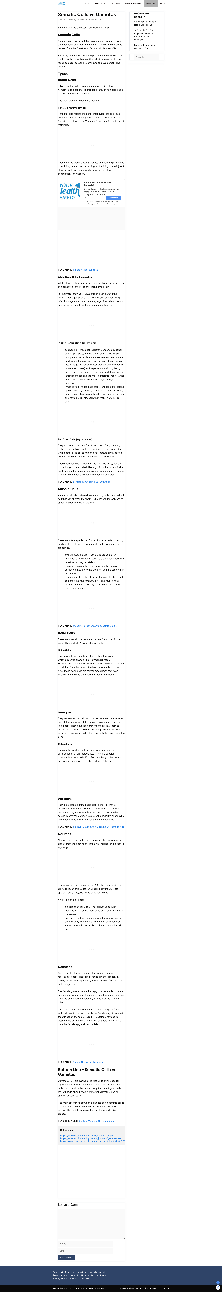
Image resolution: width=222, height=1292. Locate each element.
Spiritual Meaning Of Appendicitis (96, 1121)
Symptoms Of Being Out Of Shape (91, 481)
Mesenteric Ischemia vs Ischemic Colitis (95, 626)
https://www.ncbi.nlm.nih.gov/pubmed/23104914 (87, 1135)
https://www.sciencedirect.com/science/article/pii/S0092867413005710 (99, 1141)
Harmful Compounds (132, 3)
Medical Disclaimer (126, 1288)
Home (87, 3)
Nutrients (116, 3)
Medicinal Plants (101, 3)
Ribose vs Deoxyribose (85, 270)
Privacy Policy (142, 1288)
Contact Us (164, 1288)
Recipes (163, 3)
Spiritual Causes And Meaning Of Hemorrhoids (98, 826)
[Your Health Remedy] (61, 3)
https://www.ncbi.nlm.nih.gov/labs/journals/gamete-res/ (90, 1138)
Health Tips (150, 3)
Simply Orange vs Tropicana (88, 1062)
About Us (153, 1288)
